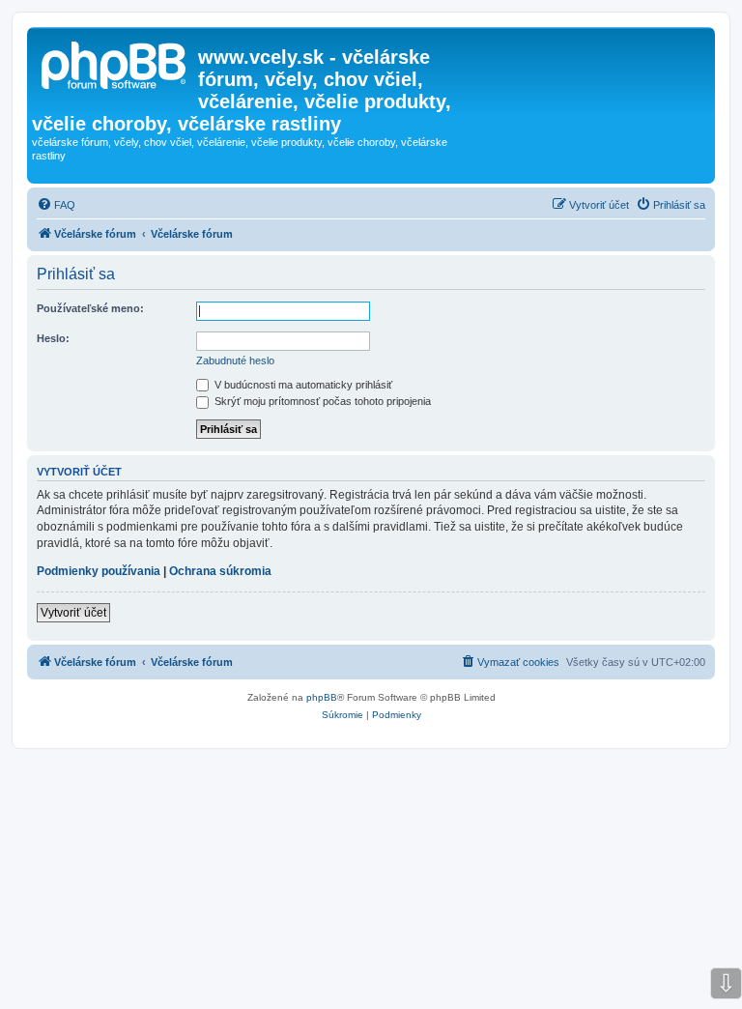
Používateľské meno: (90, 308)
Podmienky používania (98, 571)
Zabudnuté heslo (235, 360)
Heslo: (53, 338)
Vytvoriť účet (73, 613)
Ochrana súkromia (220, 571)
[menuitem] (56, 204)
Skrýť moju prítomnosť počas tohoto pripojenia (321, 401)
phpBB (321, 697)
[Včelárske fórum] (115, 63)
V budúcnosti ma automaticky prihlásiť (302, 384)
